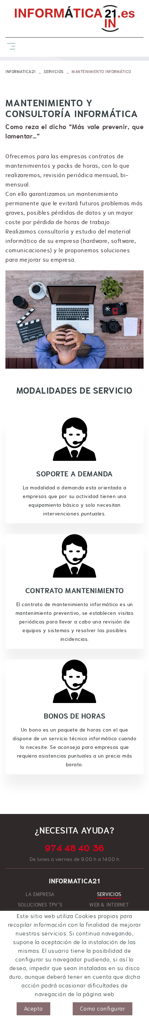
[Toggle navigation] (9, 45)
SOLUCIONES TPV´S (40, 904)
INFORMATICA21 (20, 71)
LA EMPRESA (40, 894)
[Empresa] (74, 18)
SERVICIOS (54, 71)
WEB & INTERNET (109, 904)
